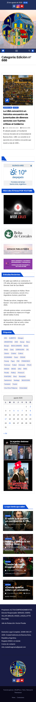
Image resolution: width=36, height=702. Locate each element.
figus (12, 361)
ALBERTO (12, 338)
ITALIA (29, 365)
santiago (16, 380)
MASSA (6, 369)
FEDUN (22, 357)
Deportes (8, 538)
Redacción (26, 128)
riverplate (22, 376)
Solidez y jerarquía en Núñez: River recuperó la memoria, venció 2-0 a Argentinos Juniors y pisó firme (17, 293)
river (15, 376)
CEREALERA (20, 349)
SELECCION (26, 380)
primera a (21, 372)
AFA (5, 338)
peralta (6, 372)
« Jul (5, 433)
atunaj (22, 342)
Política (15, 107)
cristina (13, 353)
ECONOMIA (8, 357)
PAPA (25, 369)
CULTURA (8, 515)
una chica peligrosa (10, 388)
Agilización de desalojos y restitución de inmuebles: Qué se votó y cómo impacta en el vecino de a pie (17, 322)
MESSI (13, 369)
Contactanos (20, 697)
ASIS (16, 342)
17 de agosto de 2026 (15, 524)
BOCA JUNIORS (16, 346)
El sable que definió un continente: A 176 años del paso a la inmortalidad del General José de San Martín (18, 283)
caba (12, 349)
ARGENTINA (8, 342)
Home (13, 697)
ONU (19, 369)
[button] (29, 51)
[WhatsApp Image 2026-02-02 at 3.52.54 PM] (18, 209)
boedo (26, 346)
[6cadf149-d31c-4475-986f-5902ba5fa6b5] (18, 234)
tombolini (7, 384)
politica (13, 372)
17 (6, 419)
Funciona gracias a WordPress (12, 690)
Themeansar (18, 692)
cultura (20, 353)
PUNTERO (7, 376)
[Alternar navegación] (16, 50)
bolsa (6, 349)
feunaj (6, 361)
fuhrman (7, 365)
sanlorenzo (8, 380)
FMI (18, 361)
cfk (27, 349)
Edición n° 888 (7, 107)
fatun (16, 357)
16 (30, 415)
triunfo (15, 384)
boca (28, 342)
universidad (23, 388)
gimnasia (22, 365)
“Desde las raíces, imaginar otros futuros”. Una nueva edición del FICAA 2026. (18, 303)
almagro (20, 338)
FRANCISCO (26, 361)
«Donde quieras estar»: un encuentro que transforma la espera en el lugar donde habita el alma (17, 312)
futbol (14, 365)
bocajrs (6, 346)
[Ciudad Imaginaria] (18, 264)
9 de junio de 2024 (12, 128)
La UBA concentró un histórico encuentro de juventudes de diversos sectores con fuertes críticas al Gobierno (15, 117)
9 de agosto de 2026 (14, 593)
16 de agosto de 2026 (15, 570)
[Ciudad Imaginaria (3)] (18, 249)
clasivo (6, 353)
